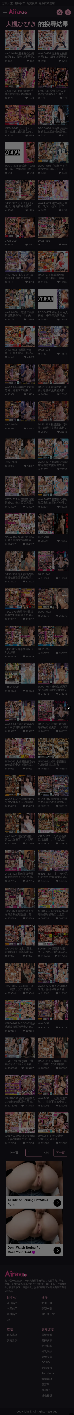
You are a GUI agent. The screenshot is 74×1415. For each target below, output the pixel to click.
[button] (68, 708)
